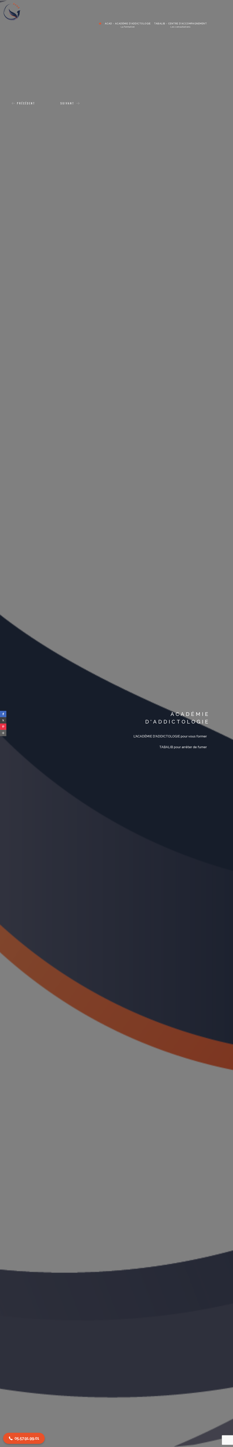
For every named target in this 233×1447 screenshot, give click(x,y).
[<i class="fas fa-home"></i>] (100, 23)
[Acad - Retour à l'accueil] (12, 12)
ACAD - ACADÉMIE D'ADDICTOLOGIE (128, 25)
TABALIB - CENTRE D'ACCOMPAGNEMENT (180, 25)
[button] (3, 714)
